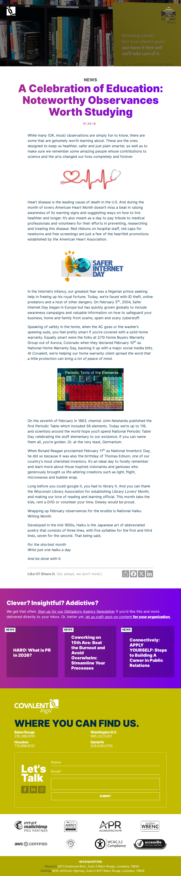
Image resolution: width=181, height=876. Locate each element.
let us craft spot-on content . (128, 617)
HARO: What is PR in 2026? (32, 652)
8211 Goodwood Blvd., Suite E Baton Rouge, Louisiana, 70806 (98, 866)
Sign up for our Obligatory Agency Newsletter (76, 611)
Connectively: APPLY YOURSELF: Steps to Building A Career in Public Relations (148, 652)
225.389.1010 (24, 736)
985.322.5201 (101, 736)
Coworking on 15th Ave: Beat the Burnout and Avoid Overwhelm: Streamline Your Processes (88, 652)
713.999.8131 (24, 746)
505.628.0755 (101, 746)
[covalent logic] (36, 706)
